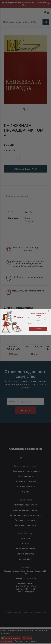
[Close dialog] (49, 311)
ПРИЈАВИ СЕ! (38, 329)
